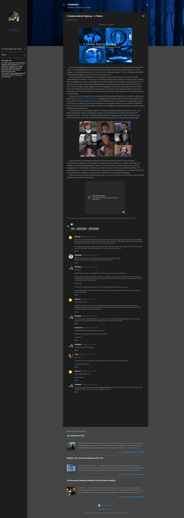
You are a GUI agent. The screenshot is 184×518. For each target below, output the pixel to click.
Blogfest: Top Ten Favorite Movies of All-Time (85, 458)
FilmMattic (73, 4)
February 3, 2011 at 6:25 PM (89, 344)
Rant (72, 229)
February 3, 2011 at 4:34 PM (90, 327)
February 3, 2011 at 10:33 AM (90, 267)
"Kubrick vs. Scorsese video (86, 99)
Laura (76, 354)
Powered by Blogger (106, 505)
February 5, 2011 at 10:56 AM (86, 354)
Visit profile (13, 30)
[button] (143, 16)
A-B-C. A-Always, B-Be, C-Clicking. (131, 452)
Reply (76, 251)
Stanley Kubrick (81, 229)
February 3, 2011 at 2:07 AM (88, 236)
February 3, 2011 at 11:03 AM (89, 299)
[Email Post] (72, 225)
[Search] (147, 5)
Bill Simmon (20, 71)
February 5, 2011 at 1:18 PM (89, 384)
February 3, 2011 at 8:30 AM (89, 255)
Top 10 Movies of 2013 (76, 436)
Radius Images (109, 509)
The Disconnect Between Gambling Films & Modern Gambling (91, 480)
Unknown (77, 237)
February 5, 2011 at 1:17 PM (88, 371)
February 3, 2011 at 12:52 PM (90, 316)
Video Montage (94, 229)
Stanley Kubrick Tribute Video (128, 218)
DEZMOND (78, 255)
